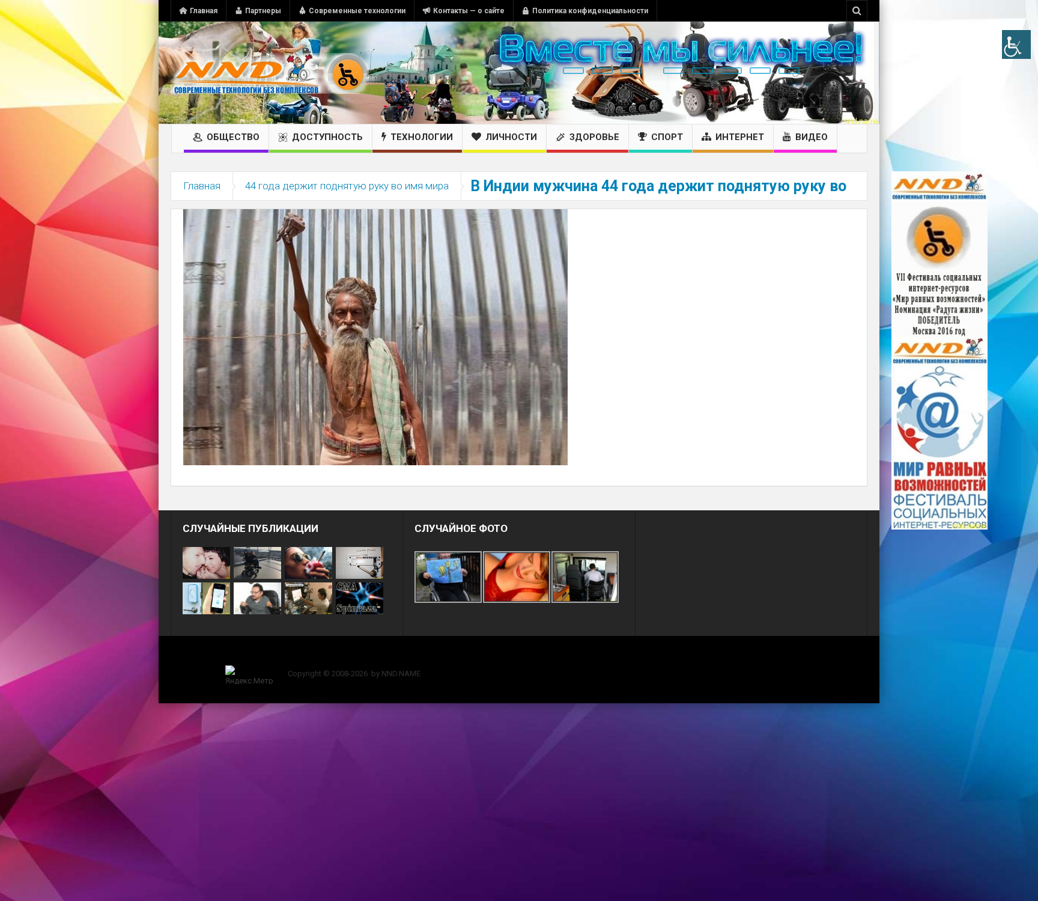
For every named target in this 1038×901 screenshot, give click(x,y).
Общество (233, 137)
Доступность (327, 137)
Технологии (421, 137)
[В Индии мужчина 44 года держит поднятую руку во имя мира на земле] (375, 336)
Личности (511, 137)
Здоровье (594, 137)
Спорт (667, 137)
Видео (811, 137)
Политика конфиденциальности (590, 11)
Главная (203, 11)
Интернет (739, 137)
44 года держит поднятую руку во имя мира (347, 186)
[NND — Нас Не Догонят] (270, 73)
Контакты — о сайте (469, 11)
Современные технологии (357, 11)
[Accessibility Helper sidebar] (1016, 44)
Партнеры (263, 11)
